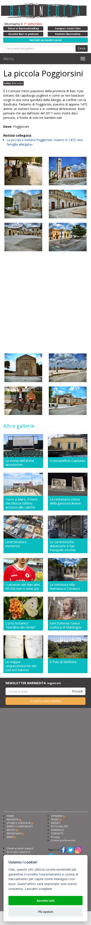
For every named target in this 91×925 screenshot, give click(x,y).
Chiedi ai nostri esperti (20, 848)
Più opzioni (45, 911)
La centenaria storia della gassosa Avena (65, 501)
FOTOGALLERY (59, 826)
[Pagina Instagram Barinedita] (78, 849)
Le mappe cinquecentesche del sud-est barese (20, 666)
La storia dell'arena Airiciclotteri (19, 462)
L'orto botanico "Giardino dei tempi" (20, 625)
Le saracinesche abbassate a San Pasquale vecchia (63, 546)
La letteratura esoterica (15, 544)
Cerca (81, 48)
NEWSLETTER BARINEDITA (33, 683)
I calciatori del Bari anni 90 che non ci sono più (22, 586)
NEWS (10, 837)
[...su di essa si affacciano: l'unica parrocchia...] (68, 171)
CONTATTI (57, 833)
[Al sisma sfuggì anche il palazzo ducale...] (23, 237)
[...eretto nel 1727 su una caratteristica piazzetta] (68, 237)
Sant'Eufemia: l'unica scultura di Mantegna (65, 625)
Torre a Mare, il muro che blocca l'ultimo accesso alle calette (21, 503)
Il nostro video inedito (45, 701)
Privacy (55, 837)
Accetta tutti (45, 900)
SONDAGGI (57, 829)
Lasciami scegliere (38, 889)
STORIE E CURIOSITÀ (18, 823)
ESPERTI (55, 823)
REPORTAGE (14, 833)
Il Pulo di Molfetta (63, 662)
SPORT (55, 819)
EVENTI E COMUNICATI (20, 826)
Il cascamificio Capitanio (67, 461)
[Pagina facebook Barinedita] (63, 849)
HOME (10, 815)
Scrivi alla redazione (18, 851)
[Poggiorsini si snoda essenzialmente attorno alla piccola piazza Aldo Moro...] (23, 171)
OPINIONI (56, 815)
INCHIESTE (13, 819)
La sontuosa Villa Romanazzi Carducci (65, 586)
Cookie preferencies (63, 840)
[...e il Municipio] (23, 203)
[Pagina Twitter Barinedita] (70, 849)
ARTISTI (11, 829)
